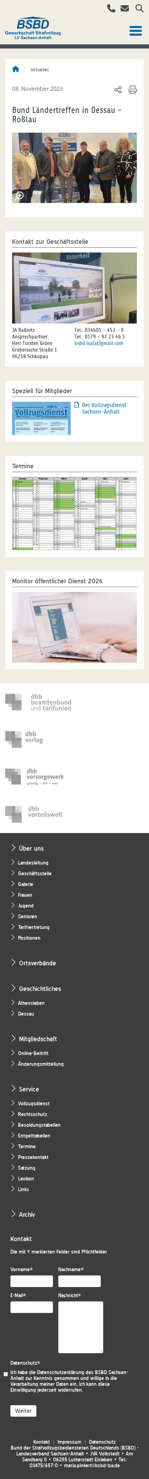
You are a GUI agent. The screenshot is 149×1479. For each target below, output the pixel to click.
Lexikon (26, 1179)
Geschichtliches (40, 988)
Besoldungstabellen (39, 1125)
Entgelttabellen (34, 1136)
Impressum (69, 1442)
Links (23, 1190)
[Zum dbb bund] (38, 702)
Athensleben (31, 1003)
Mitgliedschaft (38, 1039)
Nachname (71, 1270)
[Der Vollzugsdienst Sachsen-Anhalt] (41, 418)
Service (29, 1089)
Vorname (21, 1270)
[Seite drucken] (131, 89)
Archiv (27, 1214)
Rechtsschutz (32, 1114)
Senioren (27, 917)
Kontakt (41, 1442)
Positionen (29, 938)
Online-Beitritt (33, 1053)
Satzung (26, 1168)
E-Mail (18, 1296)
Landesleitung (33, 863)
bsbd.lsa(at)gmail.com (98, 343)
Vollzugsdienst (34, 1104)
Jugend (26, 906)
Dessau (26, 1014)
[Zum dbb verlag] (38, 739)
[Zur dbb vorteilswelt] (38, 814)
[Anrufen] (108, 9)
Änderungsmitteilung (41, 1064)
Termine (27, 1147)
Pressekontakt (33, 1157)
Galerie (25, 884)
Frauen (25, 895)
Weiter (23, 1411)
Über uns (31, 848)
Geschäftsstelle (35, 874)
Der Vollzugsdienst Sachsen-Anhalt (104, 408)
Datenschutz (25, 1363)
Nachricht (69, 1296)
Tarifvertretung (34, 927)
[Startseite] (15, 69)
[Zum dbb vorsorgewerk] (38, 777)
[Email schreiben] (122, 9)
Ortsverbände (37, 963)
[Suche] (137, 9)
